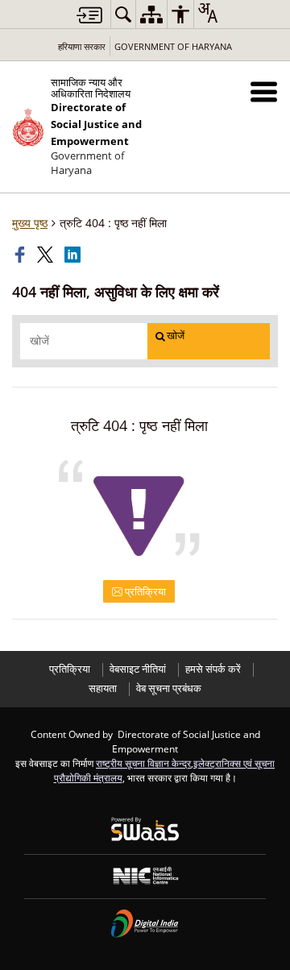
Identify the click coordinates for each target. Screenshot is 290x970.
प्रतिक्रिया (144, 591)
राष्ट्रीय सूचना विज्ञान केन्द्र (143, 763)
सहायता (103, 688)
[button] (264, 91)
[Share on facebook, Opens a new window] (21, 254)
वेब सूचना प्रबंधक (168, 688)
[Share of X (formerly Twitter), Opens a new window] (46, 254)
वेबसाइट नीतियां (138, 669)
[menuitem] (123, 14)
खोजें (175, 336)
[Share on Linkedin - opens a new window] (74, 254)
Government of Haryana (173, 46)
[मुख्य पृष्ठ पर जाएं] (89, 15)
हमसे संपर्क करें (213, 669)
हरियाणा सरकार (82, 46)
